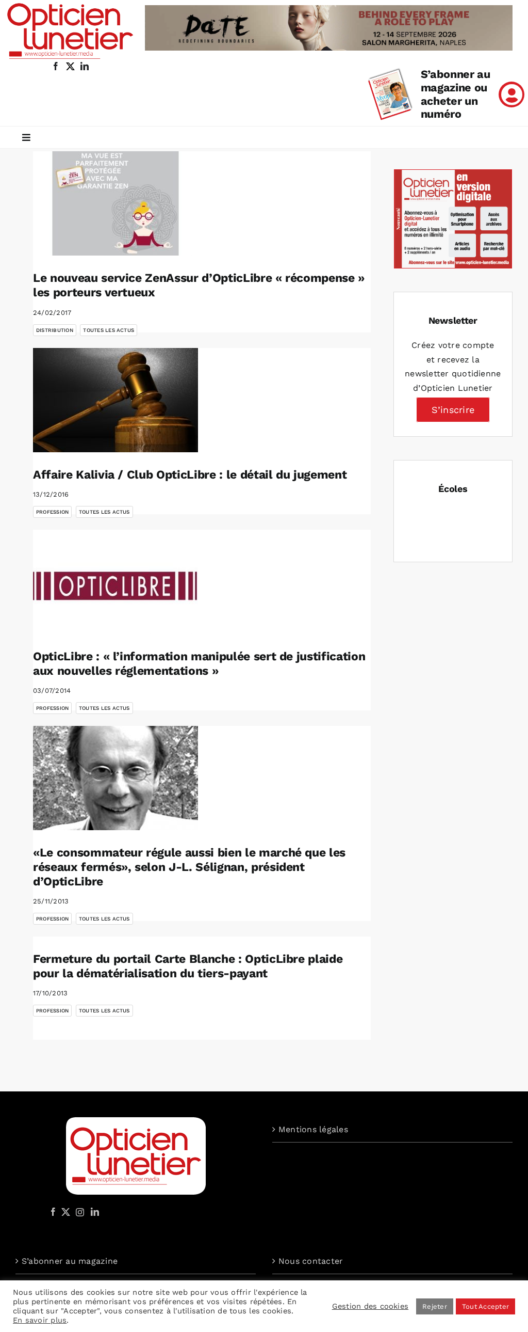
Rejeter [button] (434, 1306)
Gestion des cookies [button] (370, 1306)
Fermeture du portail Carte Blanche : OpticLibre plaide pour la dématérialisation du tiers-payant (187, 966)
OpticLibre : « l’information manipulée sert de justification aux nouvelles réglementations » (199, 663)
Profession (52, 512)
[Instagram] (78, 1212)
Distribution (54, 330)
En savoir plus (40, 1320)
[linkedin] (84, 66)
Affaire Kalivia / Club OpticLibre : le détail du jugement (189, 475)
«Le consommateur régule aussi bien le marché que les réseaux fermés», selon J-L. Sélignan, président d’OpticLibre (189, 867)
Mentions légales (313, 1129)
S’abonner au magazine (70, 1261)
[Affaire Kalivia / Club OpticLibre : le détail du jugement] (115, 400)
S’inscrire (453, 409)
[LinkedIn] (95, 1212)
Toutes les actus (108, 330)
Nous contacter (310, 1261)
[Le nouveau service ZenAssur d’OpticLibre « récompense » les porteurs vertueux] (115, 203)
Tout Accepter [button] (485, 1306)
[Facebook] (53, 1212)
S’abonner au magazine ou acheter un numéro (455, 94)
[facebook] (56, 66)
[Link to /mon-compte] (511, 94)
